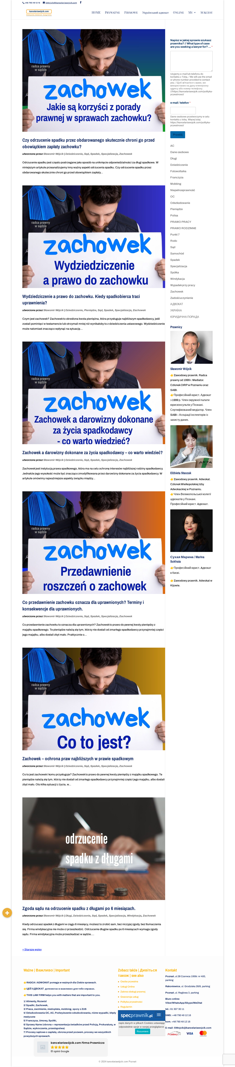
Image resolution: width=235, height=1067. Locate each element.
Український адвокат (155, 12)
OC (172, 196)
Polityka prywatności (131, 1002)
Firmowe (131, 12)
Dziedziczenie (74, 154)
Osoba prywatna (129, 981)
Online (178, 12)
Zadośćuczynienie (181, 297)
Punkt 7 (175, 234)
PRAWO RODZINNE (183, 228)
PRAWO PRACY (180, 221)
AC (172, 145)
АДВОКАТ (176, 304)
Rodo (173, 240)
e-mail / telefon (180, 102)
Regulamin (126, 1007)
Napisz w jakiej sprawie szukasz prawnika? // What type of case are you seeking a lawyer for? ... (191, 43)
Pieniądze (90, 310)
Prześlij (178, 134)
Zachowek (125, 154)
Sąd (86, 154)
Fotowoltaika (178, 171)
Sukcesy (207, 12)
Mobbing (175, 183)
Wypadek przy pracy (182, 285)
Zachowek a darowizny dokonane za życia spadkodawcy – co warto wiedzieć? (92, 452)
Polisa (174, 215)
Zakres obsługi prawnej (132, 991)
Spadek (95, 154)
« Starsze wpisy (32, 949)
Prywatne (112, 12)
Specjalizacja (109, 154)
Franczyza (176, 177)
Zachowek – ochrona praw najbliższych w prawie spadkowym (77, 758)
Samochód (177, 253)
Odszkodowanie (180, 202)
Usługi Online (127, 986)
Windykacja (134, 915)
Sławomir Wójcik (53, 154)
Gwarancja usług (129, 997)
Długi (68, 915)
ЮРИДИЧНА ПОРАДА (184, 316)
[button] (7, 913)
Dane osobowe (179, 152)
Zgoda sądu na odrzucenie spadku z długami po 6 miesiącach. (78, 908)
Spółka (174, 272)
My (190, 12)
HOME (96, 12)
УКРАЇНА (176, 310)
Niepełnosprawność (182, 190)
